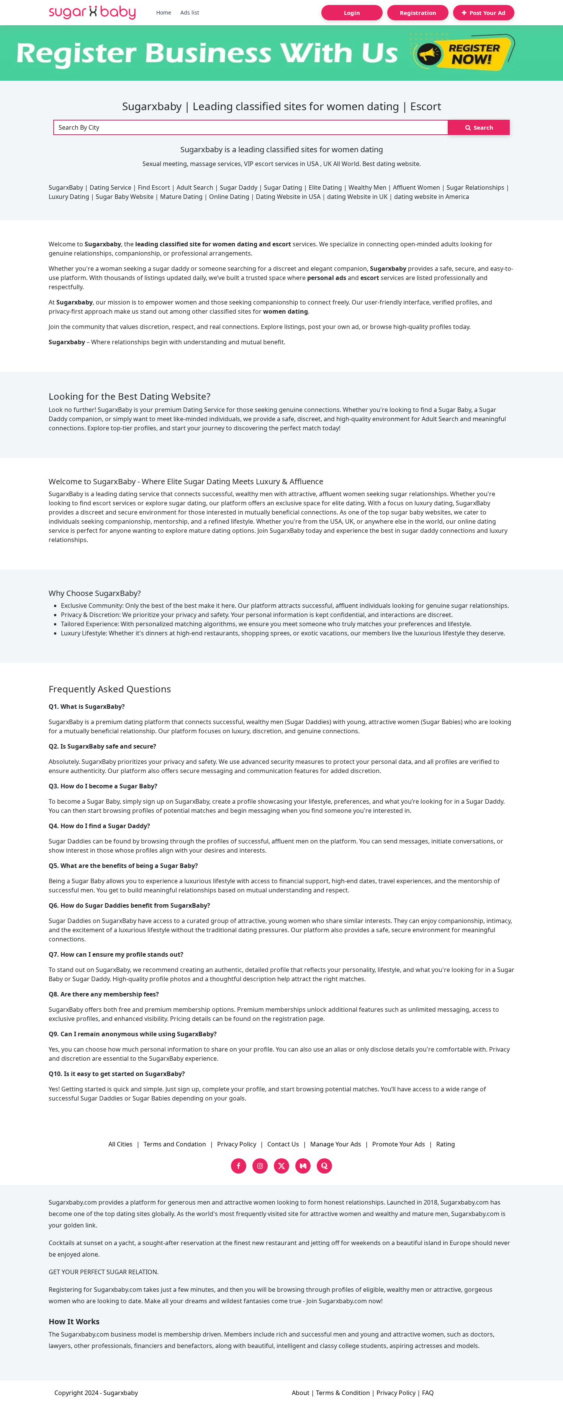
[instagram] (260, 1166)
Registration (418, 12)
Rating (445, 1144)
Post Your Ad (487, 12)
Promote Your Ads (398, 1144)
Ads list (189, 12)
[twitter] (281, 1166)
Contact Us (283, 1144)
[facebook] (238, 1166)
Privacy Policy (236, 1144)
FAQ (428, 1393)
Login (352, 12)
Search (482, 127)
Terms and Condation (175, 1144)
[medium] (303, 1166)
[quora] (324, 1166)
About (300, 1393)
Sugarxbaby (120, 1393)
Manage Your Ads (335, 1144)
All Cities (120, 1144)
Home (163, 12)
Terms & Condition (343, 1393)
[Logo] (92, 12)
